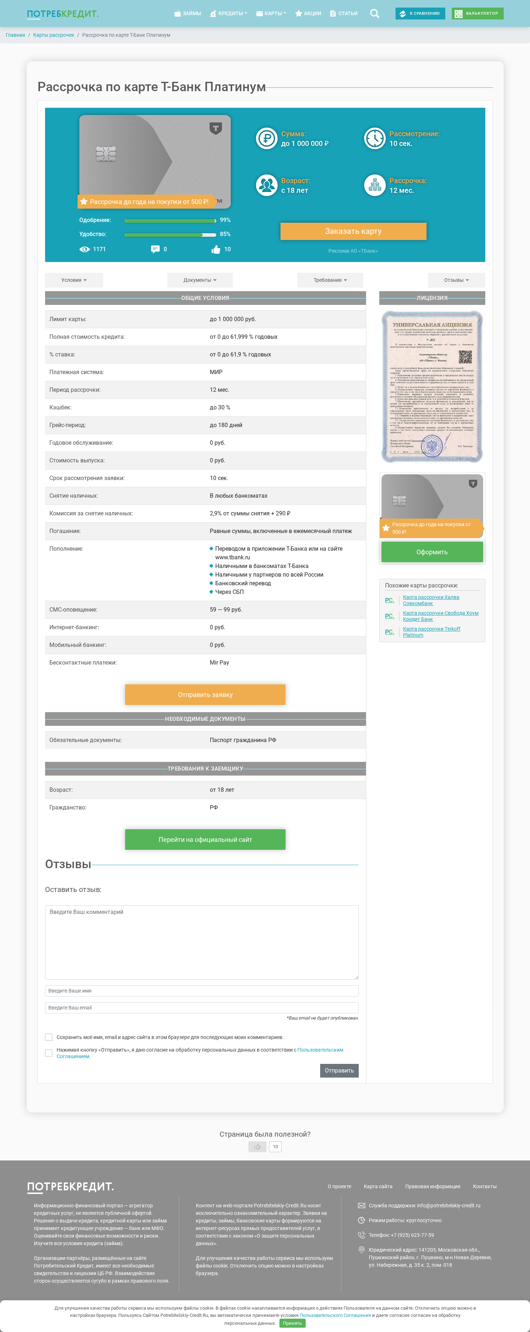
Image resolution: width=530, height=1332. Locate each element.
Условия (71, 280)
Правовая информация (432, 1186)
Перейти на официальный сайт (205, 839)
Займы (192, 13)
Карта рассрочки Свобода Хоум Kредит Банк (440, 616)
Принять (292, 1323)
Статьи (348, 13)
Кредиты (230, 13)
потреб (63, 13)
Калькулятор (482, 13)
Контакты (485, 1186)
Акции (312, 13)
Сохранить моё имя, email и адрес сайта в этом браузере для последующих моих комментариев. (170, 1037)
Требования (328, 280)
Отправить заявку (205, 694)
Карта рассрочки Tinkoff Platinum (431, 632)
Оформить (432, 552)
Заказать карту (353, 231)
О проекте (339, 1186)
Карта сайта (378, 1186)
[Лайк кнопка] (257, 1146)
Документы (197, 280)
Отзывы (454, 280)
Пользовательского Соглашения (335, 1315)
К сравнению (425, 13)
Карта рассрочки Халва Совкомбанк (431, 600)
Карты (273, 13)
